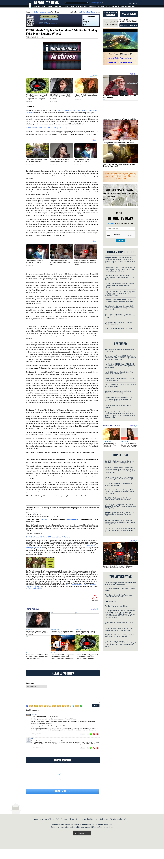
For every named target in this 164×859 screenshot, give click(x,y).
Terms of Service (83, 819)
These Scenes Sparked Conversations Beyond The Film (60, 262)
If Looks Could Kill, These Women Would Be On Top (59, 160)
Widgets (127, 819)
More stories (53, 23)
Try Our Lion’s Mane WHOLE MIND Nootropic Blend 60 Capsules (48, 537)
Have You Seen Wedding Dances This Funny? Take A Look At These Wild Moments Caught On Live (63, 657)
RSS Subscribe (116, 819)
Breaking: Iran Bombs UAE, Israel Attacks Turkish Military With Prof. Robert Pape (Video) (120, 478)
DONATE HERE (110, 14)
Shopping (124, 6)
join (35, 513)
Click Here (43, 519)
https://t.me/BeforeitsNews (113, 200)
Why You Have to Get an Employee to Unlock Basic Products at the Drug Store (120, 635)
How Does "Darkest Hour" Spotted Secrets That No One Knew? (119, 165)
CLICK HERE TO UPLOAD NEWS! (128, 25)
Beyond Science (58, 6)
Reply (82, 734)
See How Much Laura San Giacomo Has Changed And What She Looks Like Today (118, 142)
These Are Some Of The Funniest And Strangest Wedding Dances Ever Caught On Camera (118, 566)
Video (102, 6)
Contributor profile (44, 23)
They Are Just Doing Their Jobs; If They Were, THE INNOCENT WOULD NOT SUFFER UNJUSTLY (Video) (120, 293)
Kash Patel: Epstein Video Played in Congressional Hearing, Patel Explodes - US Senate (120, 277)
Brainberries (29, 164)
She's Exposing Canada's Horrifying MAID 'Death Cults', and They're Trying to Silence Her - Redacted (119, 307)
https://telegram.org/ (129, 193)
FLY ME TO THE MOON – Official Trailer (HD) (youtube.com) (46, 128)
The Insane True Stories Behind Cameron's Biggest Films (62, 632)
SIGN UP (111, 223)
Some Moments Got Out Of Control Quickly (119, 119)
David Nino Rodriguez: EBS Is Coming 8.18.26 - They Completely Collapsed (118, 498)
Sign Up (134, 3)
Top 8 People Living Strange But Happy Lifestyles (36, 160)
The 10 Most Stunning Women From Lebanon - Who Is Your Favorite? (129, 445)
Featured (37, 6)
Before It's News (46, 2)
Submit (120, 240)
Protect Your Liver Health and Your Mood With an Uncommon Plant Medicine (120, 583)
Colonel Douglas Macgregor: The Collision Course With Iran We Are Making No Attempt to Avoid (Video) (120, 506)
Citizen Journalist (72, 519)
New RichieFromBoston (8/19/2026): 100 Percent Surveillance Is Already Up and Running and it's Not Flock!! (118, 399)
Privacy (72, 819)
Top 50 (108, 6)
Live (98, 6)
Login (129, 3)
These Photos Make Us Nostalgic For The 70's (82, 160)
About (36, 819)
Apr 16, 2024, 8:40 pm (37, 734)
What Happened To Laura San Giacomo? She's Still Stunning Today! (85, 262)
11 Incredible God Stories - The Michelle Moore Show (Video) (118, 484)
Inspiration (92, 6)
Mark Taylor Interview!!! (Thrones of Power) (119, 328)
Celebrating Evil (110, 601)
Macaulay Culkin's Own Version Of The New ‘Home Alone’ (119, 96)
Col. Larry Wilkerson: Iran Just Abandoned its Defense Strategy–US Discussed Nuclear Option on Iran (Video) (120, 530)
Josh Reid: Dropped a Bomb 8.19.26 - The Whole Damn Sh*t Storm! (119, 373)
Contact (64, 819)
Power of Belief (70, 6)
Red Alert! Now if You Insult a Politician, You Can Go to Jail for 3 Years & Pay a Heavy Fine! (119, 514)
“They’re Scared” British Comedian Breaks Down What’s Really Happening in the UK (119, 629)
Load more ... (62, 791)
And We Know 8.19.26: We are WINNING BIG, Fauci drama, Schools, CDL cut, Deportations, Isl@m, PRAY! (120, 365)
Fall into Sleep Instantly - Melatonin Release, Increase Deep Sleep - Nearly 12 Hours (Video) (120, 285)
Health (50, 6)
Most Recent (116, 6)
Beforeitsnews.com (42, 12)
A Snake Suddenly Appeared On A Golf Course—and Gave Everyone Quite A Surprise (87, 656)
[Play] (120, 40)
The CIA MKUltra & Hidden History (116, 606)
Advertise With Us (47, 819)
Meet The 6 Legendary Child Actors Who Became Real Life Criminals (37, 632)
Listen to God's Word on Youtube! (120, 58)
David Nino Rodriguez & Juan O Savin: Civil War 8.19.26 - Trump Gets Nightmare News (119, 300)
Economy (44, 6)
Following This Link (34, 588)
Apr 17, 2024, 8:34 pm (37, 747)
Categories (131, 6)
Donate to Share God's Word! (120, 62)
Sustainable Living (81, 6)
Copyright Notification (99, 819)
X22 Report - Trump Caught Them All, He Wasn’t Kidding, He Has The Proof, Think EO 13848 (120, 315)
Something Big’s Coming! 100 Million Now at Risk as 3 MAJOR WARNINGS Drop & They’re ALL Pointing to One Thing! (120, 357)
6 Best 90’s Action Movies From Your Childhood (109, 445)
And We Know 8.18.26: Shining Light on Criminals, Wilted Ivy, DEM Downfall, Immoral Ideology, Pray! (120, 522)
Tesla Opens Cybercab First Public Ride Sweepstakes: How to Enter (118, 596)
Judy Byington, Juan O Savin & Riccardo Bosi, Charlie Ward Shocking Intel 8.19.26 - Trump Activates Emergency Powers (120, 269)
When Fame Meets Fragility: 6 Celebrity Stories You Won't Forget (86, 632)
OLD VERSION (129, 14)
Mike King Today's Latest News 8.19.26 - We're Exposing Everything (118, 392)
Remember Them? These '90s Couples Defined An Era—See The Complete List (37, 656)
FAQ (57, 819)
